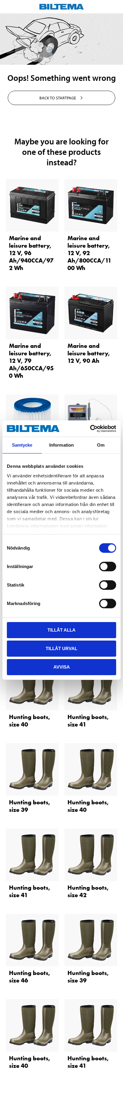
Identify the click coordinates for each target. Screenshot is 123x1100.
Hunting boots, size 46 (29, 976)
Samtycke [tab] (22, 445)
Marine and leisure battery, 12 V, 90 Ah (88, 353)
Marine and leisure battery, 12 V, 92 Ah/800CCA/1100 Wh (89, 253)
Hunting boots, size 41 (88, 720)
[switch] (107, 566)
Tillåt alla (61, 629)
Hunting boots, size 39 (29, 806)
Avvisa (61, 666)
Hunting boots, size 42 (88, 891)
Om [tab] (100, 445)
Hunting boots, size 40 (29, 720)
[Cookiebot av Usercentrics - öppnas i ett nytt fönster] (90, 428)
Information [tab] (61, 445)
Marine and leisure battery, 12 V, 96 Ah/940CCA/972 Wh (31, 253)
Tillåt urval (61, 648)
